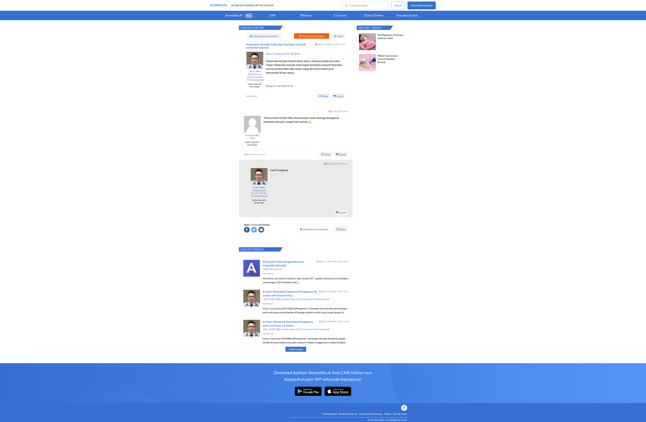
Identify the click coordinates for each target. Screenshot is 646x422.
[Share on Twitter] (254, 230)
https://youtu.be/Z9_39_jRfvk (283, 53)
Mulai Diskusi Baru (313, 36)
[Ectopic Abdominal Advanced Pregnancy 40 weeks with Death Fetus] (251, 298)
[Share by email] (261, 230)
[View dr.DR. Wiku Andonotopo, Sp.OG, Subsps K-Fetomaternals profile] (254, 60)
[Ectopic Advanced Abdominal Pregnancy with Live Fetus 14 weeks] (251, 328)
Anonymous (275, 269)
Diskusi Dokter (373, 15)
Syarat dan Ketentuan (370, 413)
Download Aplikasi (422, 5)
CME (272, 15)
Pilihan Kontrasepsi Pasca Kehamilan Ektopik (388, 59)
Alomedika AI (233, 15)
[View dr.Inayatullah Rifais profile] (252, 124)
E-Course (340, 15)
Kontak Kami (399, 413)
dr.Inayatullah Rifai (252, 136)
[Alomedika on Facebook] (348, 408)
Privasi (387, 413)
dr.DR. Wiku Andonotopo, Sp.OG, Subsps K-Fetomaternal (255, 75)
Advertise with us (348, 413)
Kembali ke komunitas (265, 36)
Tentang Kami (329, 413)
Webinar (306, 15)
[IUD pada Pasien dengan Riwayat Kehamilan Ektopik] (251, 268)
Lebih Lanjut (296, 349)
